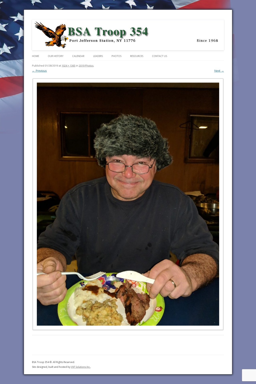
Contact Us (159, 56)
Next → (219, 71)
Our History (55, 56)
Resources (136, 56)
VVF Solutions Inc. (80, 367)
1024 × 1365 (68, 65)
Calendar (78, 56)
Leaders (98, 56)
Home (35, 56)
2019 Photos (86, 65)
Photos (116, 56)
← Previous (39, 71)
